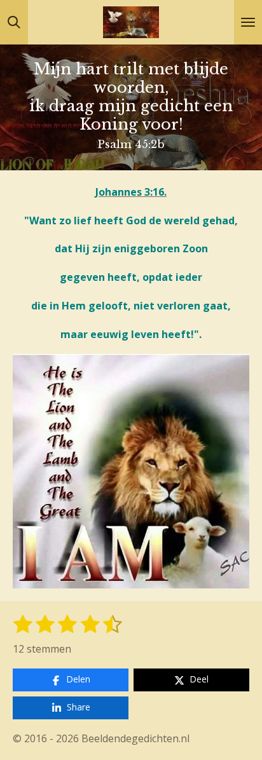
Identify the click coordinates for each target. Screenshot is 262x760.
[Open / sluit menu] (248, 22)
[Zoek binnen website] (14, 22)
